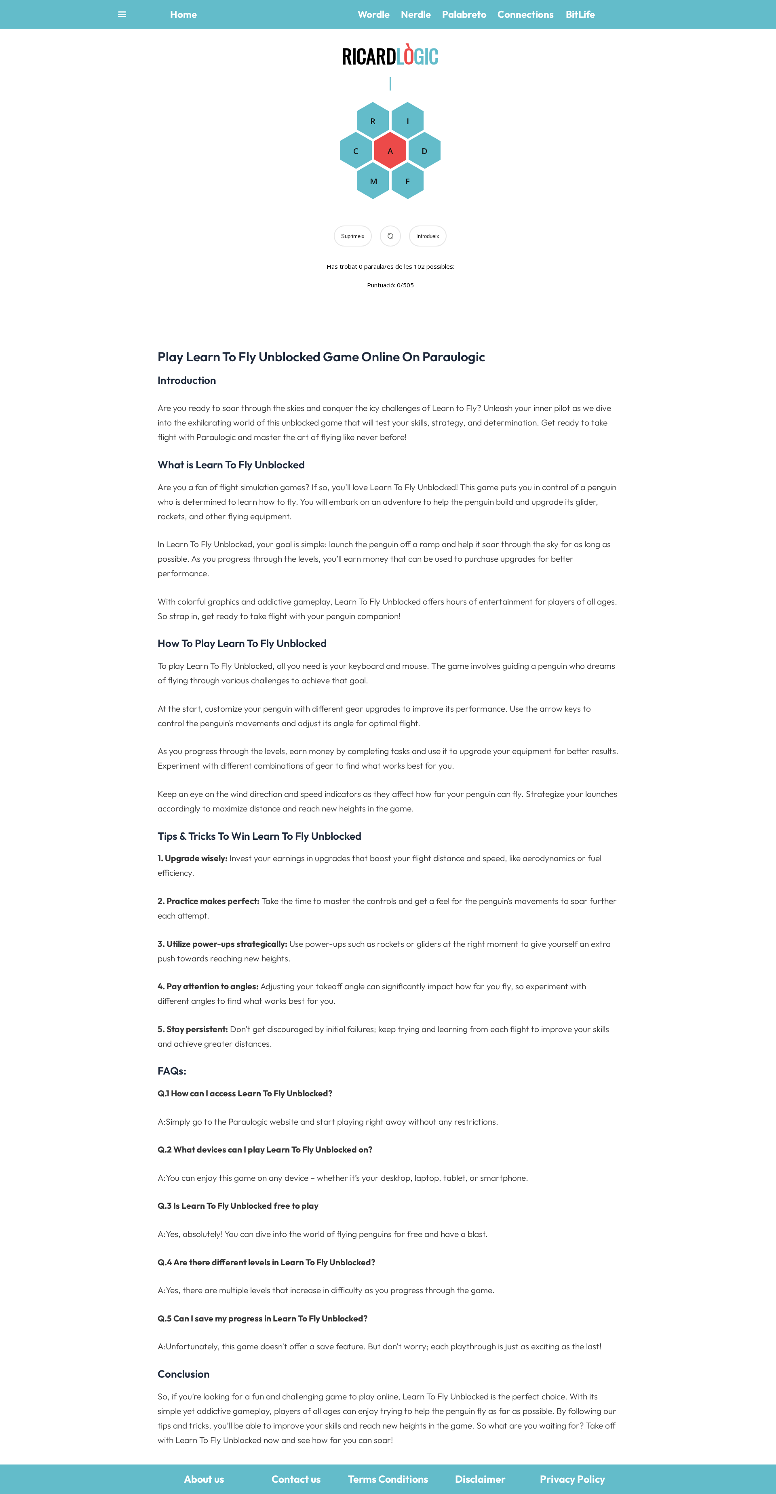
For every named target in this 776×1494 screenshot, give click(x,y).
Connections (526, 14)
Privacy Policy (572, 1479)
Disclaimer (480, 1479)
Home (183, 14)
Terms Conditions (388, 1479)
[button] (122, 13)
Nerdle (416, 14)
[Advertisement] (201, 158)
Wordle (374, 14)
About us (204, 1479)
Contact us (296, 1479)
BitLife (580, 14)
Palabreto (464, 14)
